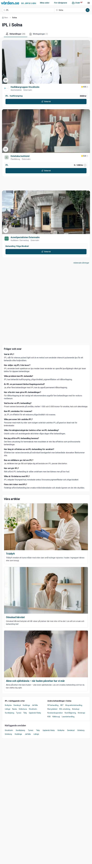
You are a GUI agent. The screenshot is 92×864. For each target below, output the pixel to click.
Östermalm (27, 90)
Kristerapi (81, 713)
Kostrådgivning (70, 713)
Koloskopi (75, 709)
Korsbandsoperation (55, 713)
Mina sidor (44, 3)
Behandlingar (17, 34)
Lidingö (7, 709)
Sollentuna (23, 709)
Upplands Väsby (35, 713)
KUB (49, 717)
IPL (7, 165)
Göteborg (80, 730)
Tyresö (18, 713)
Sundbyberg (9, 713)
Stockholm (33, 709)
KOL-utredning (64, 709)
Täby (25, 713)
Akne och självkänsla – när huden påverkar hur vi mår (35, 680)
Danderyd (17, 705)
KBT (61, 705)
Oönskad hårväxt (15, 617)
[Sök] (87, 10)
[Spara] (5, 80)
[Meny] (88, 2)
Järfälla (35, 705)
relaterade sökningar (81, 263)
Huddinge (26, 705)
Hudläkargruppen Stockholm (25, 87)
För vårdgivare (60, 3)
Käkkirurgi (56, 717)
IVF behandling (52, 705)
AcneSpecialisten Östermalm (25, 237)
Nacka (14, 709)
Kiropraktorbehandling (73, 705)
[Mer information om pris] (85, 165)
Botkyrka (8, 705)
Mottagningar (40, 34)
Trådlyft (10, 553)
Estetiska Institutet (20, 156)
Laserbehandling (68, 717)
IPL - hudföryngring (14, 96)
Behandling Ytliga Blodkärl (17, 246)
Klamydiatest (52, 709)
